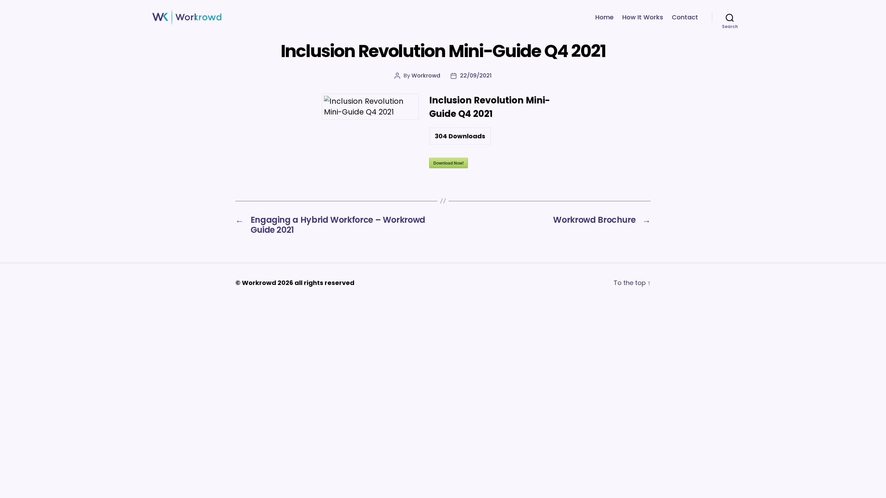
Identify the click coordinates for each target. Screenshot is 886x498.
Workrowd (426, 76)
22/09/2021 (475, 76)
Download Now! (448, 163)
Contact (685, 17)
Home (604, 17)
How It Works (642, 17)
